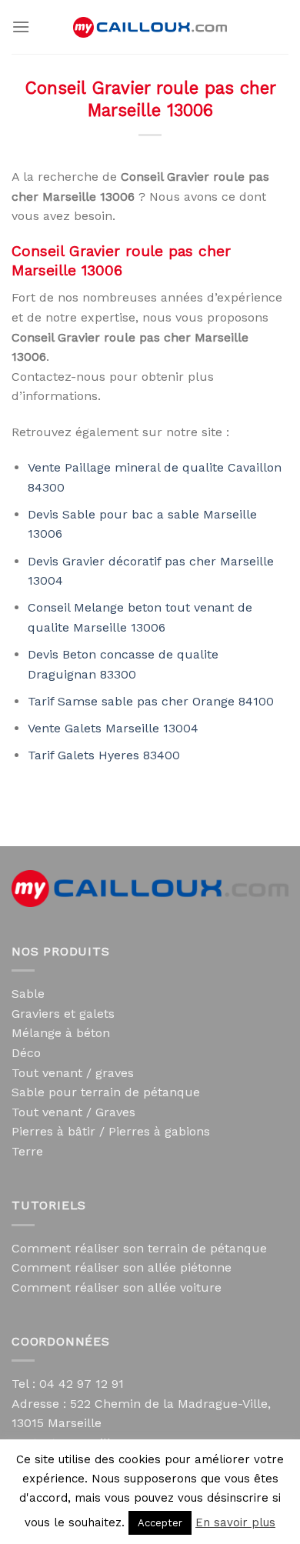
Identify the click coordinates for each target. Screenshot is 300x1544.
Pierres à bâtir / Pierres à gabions (111, 1131)
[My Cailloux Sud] (150, 27)
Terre (27, 1151)
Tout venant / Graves (73, 1112)
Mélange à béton (61, 1032)
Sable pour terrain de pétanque (106, 1092)
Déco (26, 1052)
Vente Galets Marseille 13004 (113, 728)
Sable (28, 993)
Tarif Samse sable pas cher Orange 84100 (151, 701)
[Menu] (21, 26)
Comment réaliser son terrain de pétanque (139, 1248)
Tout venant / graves (73, 1072)
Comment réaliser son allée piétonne (122, 1267)
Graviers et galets (63, 1013)
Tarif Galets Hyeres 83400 (104, 755)
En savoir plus (235, 1522)
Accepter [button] (160, 1523)
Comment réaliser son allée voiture (117, 1287)
